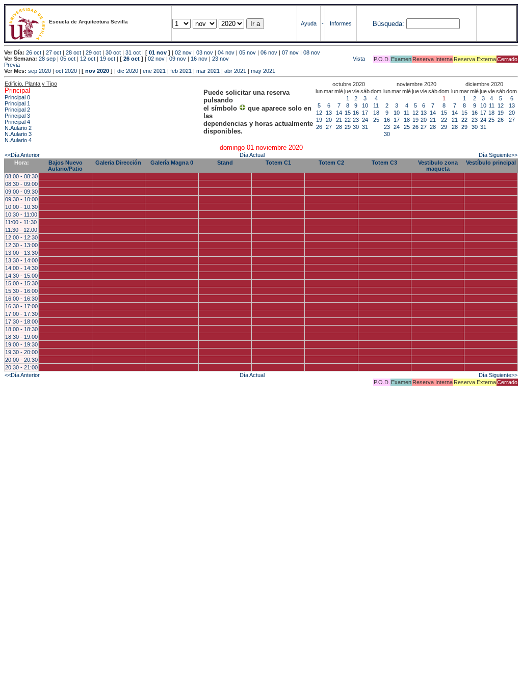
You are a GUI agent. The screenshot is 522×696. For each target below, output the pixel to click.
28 (339, 127)
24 (365, 120)
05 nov (247, 52)
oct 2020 (66, 71)
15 (348, 113)
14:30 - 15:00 (21, 276)
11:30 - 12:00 (21, 230)
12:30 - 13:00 (21, 245)
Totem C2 (331, 162)
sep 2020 (39, 71)
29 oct (93, 52)
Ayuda (309, 23)
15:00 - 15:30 (21, 283)
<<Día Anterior (22, 155)
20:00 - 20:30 (21, 360)
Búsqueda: (388, 24)
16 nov (199, 59)
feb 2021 (181, 71)
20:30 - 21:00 (21, 367)
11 (376, 105)
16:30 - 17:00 (21, 306)
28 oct (73, 52)
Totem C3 (384, 162)
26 (319, 127)
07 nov (290, 52)
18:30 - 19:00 (21, 337)
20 (329, 120)
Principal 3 (17, 116)
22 (348, 120)
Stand (225, 162)
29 (348, 127)
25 (376, 120)
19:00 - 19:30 (21, 344)
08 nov (311, 52)
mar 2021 (208, 71)
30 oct (113, 52)
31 (365, 127)
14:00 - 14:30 (21, 268)
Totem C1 (278, 162)
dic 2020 (127, 71)
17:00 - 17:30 (21, 314)
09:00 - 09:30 (21, 192)
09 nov (177, 59)
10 (365, 105)
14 (339, 113)
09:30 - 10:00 (21, 199)
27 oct (53, 52)
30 (356, 127)
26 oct (33, 52)
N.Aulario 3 (18, 134)
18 (376, 113)
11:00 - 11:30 (21, 222)
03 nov (204, 52)
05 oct (67, 59)
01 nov (158, 52)
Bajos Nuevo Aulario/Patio (65, 165)
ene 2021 (154, 71)
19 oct (107, 59)
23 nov (220, 59)
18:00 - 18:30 (21, 329)
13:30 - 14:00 (21, 260)
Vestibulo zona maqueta (438, 165)
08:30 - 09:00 (21, 184)
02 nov (183, 52)
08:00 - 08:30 (21, 176)
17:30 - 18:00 (21, 321)
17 (365, 113)
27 (329, 127)
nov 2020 (97, 71)
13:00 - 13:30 (21, 253)
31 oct (133, 52)
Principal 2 (17, 109)
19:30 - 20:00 (21, 352)
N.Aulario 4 (18, 140)
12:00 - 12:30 (21, 237)
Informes (341, 23)
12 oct (87, 59)
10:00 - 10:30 (21, 207)
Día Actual (252, 155)
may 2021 (263, 71)
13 (329, 113)
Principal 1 (17, 103)
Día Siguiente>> (498, 155)
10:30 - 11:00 (21, 214)
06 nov (268, 52)
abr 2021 (235, 71)
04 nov (226, 52)
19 (319, 120)
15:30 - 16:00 (21, 291)
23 (356, 120)
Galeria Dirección (118, 162)
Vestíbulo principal (491, 162)
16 (356, 113)
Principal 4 (17, 122)
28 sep (47, 59)
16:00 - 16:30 (21, 299)
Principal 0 (17, 97)
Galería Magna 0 (171, 162)
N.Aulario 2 (18, 128)
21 (339, 120)
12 (319, 113)
